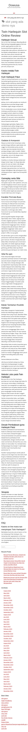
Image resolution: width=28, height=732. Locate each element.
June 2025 (6, 619)
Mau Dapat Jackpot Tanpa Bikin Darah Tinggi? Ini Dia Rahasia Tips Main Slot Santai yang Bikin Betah (14, 562)
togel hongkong (6, 701)
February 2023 (8, 686)
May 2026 (6, 593)
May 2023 (6, 679)
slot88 (3, 720)
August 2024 (7, 643)
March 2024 (7, 655)
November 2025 (8, 607)
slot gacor (4, 698)
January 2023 (7, 688)
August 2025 (7, 614)
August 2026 (7, 591)
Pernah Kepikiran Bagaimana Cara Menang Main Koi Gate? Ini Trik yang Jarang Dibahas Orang (14, 569)
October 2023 (8, 667)
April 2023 (7, 681)
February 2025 (8, 629)
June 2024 (6, 648)
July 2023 (6, 674)
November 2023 (8, 665)
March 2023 (7, 684)
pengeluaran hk (6, 707)
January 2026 (7, 602)
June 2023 (6, 677)
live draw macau (6, 718)
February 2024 (8, 657)
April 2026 (7, 595)
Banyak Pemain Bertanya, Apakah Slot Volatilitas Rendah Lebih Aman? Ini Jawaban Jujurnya (15, 556)
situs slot (4, 713)
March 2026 (7, 598)
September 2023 (8, 669)
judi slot (4, 716)
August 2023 (7, 672)
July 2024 (6, 645)
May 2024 (6, 650)
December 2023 (8, 662)
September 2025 (8, 612)
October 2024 (8, 638)
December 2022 (8, 691)
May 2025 (6, 622)
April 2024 (7, 653)
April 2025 (7, 624)
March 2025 (7, 626)
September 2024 (8, 641)
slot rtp (3, 726)
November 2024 (8, 636)
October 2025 (8, 610)
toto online (5, 703)
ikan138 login (5, 709)
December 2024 (8, 634)
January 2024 (7, 660)
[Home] (5, 18)
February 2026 (8, 600)
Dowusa (14, 5)
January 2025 (7, 631)
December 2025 (8, 605)
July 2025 (6, 617)
